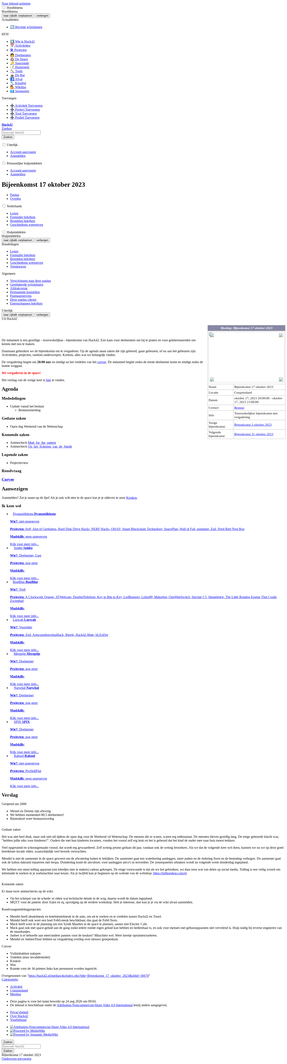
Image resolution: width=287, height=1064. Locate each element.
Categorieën (10, 979)
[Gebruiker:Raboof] (11, 756)
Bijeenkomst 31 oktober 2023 (253, 434)
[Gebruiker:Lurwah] (11, 619)
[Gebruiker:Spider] (11, 548)
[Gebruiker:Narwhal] (11, 688)
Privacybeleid (19, 1012)
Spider (25, 563)
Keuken (131, 497)
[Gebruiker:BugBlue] (11, 582)
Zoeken (7, 137)
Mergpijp (25, 669)
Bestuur (239, 407)
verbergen (42, 15)
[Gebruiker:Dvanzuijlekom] (11, 514)
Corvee (8, 479)
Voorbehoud (18, 1020)
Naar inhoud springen (16, 3)
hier (48, 380)
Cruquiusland (19, 990)
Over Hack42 (19, 1016)
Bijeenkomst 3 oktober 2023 (253, 424)
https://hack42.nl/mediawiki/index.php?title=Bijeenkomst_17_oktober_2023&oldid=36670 (89, 975)
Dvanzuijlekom (127, 529)
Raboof (28, 771)
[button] (4, 7)
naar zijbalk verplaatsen (17, 15)
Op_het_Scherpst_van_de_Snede (50, 446)
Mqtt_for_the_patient (42, 442)
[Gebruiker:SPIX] (11, 722)
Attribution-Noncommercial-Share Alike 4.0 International (95, 1005)
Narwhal (24, 703)
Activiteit (16, 986)
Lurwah (59, 635)
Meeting (15, 994)
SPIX (24, 737)
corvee (101, 362)
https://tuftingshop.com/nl (170, 873)
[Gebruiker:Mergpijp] (11, 653)
